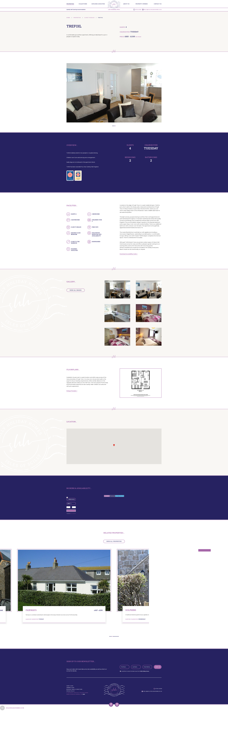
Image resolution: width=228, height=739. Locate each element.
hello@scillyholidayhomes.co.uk (153, 9)
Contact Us (158, 4)
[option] (114, 92)
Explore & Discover (98, 4)
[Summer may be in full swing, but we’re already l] (125, 717)
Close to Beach (89, 17)
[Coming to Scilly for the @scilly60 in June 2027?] (193, 717)
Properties (70, 4)
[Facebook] (111, 704)
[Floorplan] (141, 383)
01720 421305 (138, 9)
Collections (83, 4)
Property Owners (142, 4)
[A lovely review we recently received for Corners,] (102, 717)
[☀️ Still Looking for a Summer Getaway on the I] (216, 717)
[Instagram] (117, 704)
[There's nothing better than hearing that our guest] (11, 717)
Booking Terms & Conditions (74, 689)
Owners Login (70, 687)
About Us (126, 4)
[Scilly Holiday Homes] (114, 4)
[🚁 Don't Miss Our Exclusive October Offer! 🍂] (148, 717)
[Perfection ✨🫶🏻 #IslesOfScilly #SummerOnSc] (171, 717)
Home (68, 17)
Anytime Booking (73, 513)
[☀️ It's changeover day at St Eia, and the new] (57, 717)
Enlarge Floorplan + (71, 391)
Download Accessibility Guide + (129, 254)
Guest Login (69, 685)
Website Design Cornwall (73, 694)
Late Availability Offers (114, 9)
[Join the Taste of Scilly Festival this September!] (34, 717)
